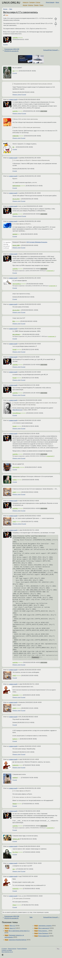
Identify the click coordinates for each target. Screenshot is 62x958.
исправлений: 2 (50, 456)
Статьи (37, 2)
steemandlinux (17, 283)
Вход (57, 2)
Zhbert (14, 905)
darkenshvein (16, 185)
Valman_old (16, 839)
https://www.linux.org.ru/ (7, 951)
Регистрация (50, 2)
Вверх (58, 948)
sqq (14, 869)
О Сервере (4, 948)
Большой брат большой (50, 50)
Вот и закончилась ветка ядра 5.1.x (19, 930)
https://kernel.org (17, 410)
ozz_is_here (16, 199)
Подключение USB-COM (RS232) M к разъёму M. (11, 50)
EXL (14, 321)
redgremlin (16, 135)
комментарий (13, 99)
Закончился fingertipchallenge (17, 939)
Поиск (41, 5)
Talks (10, 9)
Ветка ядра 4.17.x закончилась (20, 12)
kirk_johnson (16, 334)
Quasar (15, 803)
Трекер (36, 5)
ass (14, 71)
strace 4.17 (13, 928)
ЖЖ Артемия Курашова (36, 242)
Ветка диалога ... (43, 930)
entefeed (15, 777)
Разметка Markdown (22, 948)
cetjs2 (14, 492)
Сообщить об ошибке (7, 950)
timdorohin (16, 695)
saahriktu (15, 37)
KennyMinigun (17, 413)
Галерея (32, 2)
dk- (13, 147)
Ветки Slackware (43, 933)
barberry (15, 739)
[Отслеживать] (55, 23)
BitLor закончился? (44, 928)
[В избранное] (55, 18)
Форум (25, 5)
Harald (14, 349)
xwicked (15, 234)
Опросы (30, 5)
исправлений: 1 (50, 270)
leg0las (15, 479)
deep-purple (16, 467)
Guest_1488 (16, 245)
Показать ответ (16, 138)
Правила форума (12, 948)
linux (6, 15)
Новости (25, 2)
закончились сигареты (45, 925)
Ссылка (5, 44)
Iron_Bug (15, 852)
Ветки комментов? (43, 936)
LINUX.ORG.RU (11, 2)
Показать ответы (17, 94)
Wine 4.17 (12, 925)
